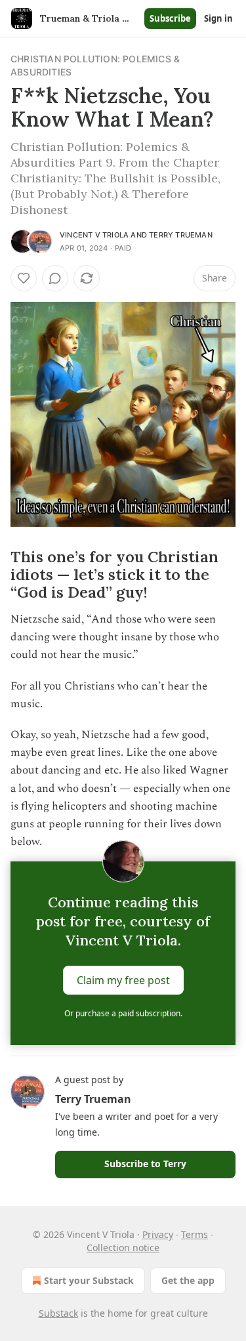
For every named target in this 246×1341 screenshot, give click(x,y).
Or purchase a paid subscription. (123, 1013)
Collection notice (123, 1247)
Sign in (218, 18)
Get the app (188, 1280)
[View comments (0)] (55, 278)
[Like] (23, 278)
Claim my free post (123, 980)
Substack (58, 1313)
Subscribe (170, 18)
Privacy (157, 1234)
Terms (194, 1234)
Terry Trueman (181, 234)
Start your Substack (89, 1280)
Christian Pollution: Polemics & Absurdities (95, 65)
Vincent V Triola (94, 234)
